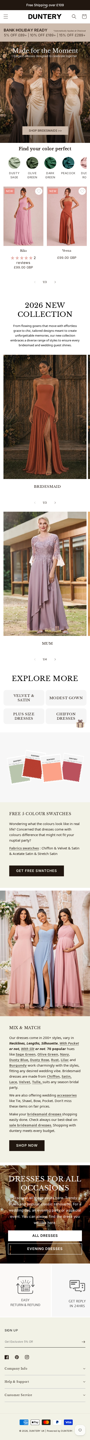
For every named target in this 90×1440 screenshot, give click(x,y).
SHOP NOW (27, 1145)
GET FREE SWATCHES (36, 871)
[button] (44, 7)
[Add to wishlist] (38, 191)
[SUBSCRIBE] (83, 1342)
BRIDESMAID (47, 486)
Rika (23, 250)
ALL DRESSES (45, 1235)
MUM (47, 643)
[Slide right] (55, 282)
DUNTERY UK (37, 1430)
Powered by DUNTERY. (60, 1430)
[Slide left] (35, 282)
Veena (67, 250)
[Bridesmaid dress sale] (45, 83)
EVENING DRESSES (45, 1249)
